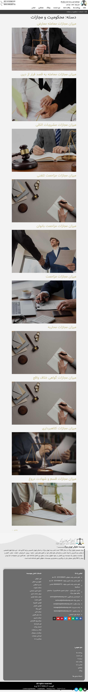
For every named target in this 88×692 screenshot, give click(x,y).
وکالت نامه (66, 8)
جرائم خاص (38, 612)
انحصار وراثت (37, 627)
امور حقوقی (38, 579)
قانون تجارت (37, 600)
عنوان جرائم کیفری (36, 597)
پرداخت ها (76, 8)
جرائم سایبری (37, 618)
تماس (33, 8)
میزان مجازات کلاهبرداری (59, 428)
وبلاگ (48, 8)
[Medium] (73, 618)
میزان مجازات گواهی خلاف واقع (54, 377)
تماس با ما (79, 665)
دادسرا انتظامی (37, 585)
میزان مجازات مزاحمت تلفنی (56, 175)
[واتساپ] (80, 689)
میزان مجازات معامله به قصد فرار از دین (48, 74)
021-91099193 (67, 689)
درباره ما (80, 659)
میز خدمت (56, 8)
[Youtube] (58, 618)
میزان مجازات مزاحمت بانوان (56, 226)
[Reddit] (69, 618)
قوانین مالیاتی (37, 606)
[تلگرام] (76, 689)
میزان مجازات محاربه (62, 327)
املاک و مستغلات (36, 630)
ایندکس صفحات (36, 636)
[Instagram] (54, 618)
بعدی (15, 530)
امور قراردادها (37, 624)
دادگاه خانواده (37, 588)
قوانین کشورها (37, 603)
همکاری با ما (37, 639)
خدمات (81, 12)
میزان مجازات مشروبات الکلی (56, 125)
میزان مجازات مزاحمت (61, 276)
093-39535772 (55, 689)
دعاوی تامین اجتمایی (35, 591)
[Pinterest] (62, 618)
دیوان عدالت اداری (36, 594)
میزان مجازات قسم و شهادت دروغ (52, 479)
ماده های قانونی (36, 615)
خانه (84, 8)
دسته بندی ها (77, 676)
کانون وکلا (38, 609)
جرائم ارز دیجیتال (36, 633)
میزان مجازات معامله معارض (56, 23)
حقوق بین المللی (36, 582)
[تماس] (85, 689)
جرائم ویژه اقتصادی (35, 621)
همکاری (40, 8)
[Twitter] (65, 618)
